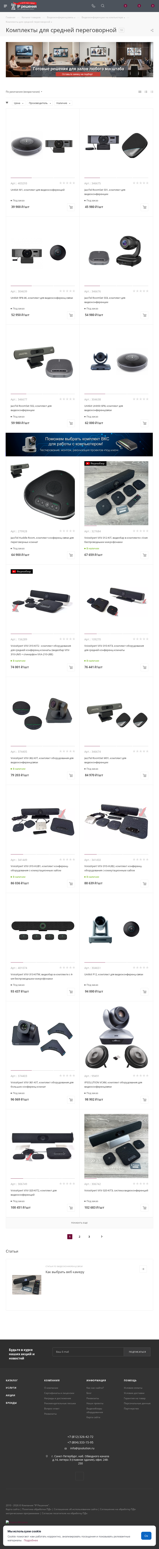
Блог (89, 1393)
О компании (51, 1387)
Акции (10, 1395)
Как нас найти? (95, 1387)
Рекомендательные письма (60, 1403)
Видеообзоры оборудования (94, 1410)
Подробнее (31, 1540)
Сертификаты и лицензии (59, 1393)
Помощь (130, 1380)
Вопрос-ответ (52, 1408)
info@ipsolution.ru (82, 1448)
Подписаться (137, 1351)
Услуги (11, 1387)
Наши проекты (94, 1403)
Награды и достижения (57, 1398)
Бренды (11, 1403)
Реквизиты (50, 1413)
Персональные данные (137, 1403)
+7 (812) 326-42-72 (80, 1436)
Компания (52, 1380)
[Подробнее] (143, 1269)
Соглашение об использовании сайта (76, 1509)
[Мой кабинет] (112, 6)
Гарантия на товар (134, 1398)
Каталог (12, 1380)
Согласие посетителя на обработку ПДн (64, 1513)
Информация (96, 1380)
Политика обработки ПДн (36, 1509)
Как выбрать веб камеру (65, 1272)
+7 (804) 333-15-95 (80, 1442)
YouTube (79, 1476)
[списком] (146, 92)
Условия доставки (134, 1393)
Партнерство (131, 1408)
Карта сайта (93, 1417)
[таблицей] (152, 92)
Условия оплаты (133, 1387)
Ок (146, 1535)
